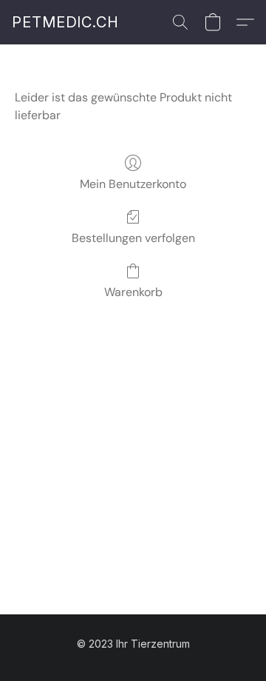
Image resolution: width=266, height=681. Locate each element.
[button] (65, 22)
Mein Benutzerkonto (133, 184)
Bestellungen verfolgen (133, 238)
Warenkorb (133, 292)
